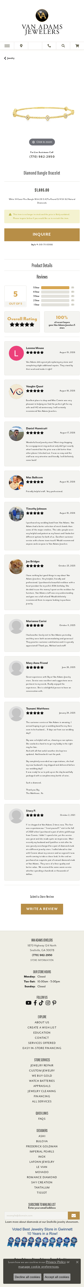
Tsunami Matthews (37, 708)
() (72, 287)
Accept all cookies (57, 1277)
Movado (42, 1172)
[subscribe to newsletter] (74, 1216)
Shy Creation (42, 1182)
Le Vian (41, 1167)
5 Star (36, 287)
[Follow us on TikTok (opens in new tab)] (41, 1003)
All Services (42, 1101)
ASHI (42, 1136)
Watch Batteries (42, 1081)
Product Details (42, 265)
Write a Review (42, 909)
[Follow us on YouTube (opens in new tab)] (28, 1003)
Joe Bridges (32, 561)
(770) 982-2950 (42, 157)
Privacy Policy (56, 1262)
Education (42, 1032)
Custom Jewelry (42, 1070)
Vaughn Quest (34, 386)
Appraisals (42, 1086)
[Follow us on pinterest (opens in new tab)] (54, 1003)
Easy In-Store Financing (42, 1048)
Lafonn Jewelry (42, 1162)
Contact (42, 1038)
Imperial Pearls (42, 1151)
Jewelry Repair (42, 1065)
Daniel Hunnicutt (36, 428)
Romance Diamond (42, 1177)
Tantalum (42, 1187)
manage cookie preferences (38, 1266)
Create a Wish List (42, 1027)
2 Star (36, 300)
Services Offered (42, 1043)
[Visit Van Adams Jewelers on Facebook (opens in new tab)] (35, 1003)
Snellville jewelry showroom (62, 1222)
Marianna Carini (36, 621)
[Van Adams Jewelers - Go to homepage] (42, 21)
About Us (42, 1022)
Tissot (42, 1192)
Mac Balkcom (34, 477)
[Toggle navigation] (7, 45)
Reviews (42, 276)
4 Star (36, 291)
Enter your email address (42, 1207)
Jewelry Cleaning (42, 1091)
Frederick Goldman (42, 1146)
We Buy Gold (42, 1075)
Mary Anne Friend (37, 663)
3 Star (36, 296)
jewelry (10, 58)
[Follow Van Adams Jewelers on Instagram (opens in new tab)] (48, 1003)
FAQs (42, 1119)
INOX (42, 1156)
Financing (42, 1096)
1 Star (36, 304)
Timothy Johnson (36, 508)
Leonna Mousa (35, 348)
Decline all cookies (27, 1277)
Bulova (42, 1141)
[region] (42, 109)
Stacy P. (31, 811)
